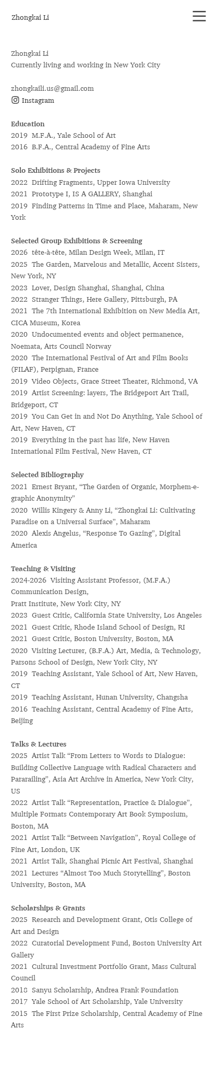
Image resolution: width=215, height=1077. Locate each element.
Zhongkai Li (30, 17)
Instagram (37, 100)
